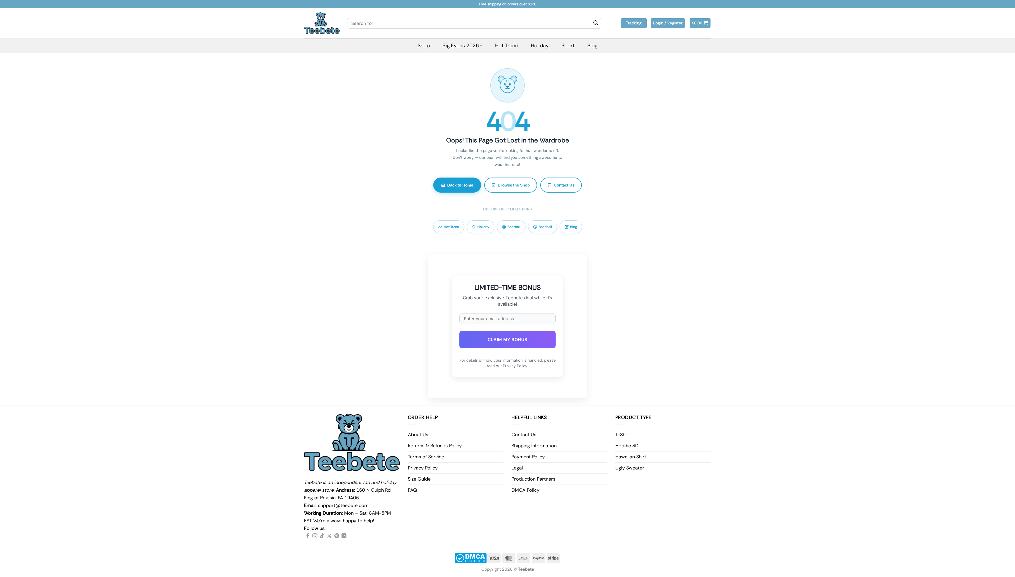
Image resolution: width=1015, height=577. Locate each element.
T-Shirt (622, 434)
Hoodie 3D (627, 446)
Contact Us (564, 185)
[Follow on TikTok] (322, 536)
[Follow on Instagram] (314, 536)
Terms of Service (426, 457)
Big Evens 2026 (460, 45)
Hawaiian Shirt (630, 457)
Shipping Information (534, 446)
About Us (418, 434)
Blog (592, 45)
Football (514, 227)
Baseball (545, 227)
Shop (424, 45)
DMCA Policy (525, 490)
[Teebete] (322, 23)
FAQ (412, 490)
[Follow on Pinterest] (336, 536)
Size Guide (419, 479)
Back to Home (460, 185)
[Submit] (596, 23)
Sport (568, 45)
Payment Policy (528, 457)
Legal (517, 468)
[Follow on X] (329, 536)
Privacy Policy (423, 468)
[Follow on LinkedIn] (344, 536)
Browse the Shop (514, 185)
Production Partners (533, 479)
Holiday (540, 45)
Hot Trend (506, 45)
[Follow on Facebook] (307, 536)
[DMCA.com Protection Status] (471, 558)
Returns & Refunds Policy (435, 446)
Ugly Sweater (629, 468)
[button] (700, 23)
